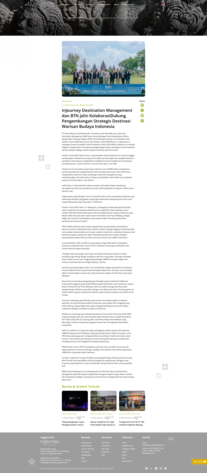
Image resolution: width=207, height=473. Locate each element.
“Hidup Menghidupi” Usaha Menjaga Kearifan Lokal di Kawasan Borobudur (73, 425)
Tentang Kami (86, 443)
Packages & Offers (104, 4)
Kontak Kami (126, 461)
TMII (103, 455)
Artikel (64, 414)
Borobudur (106, 443)
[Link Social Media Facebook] (146, 468)
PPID (83, 458)
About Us (77, 4)
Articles (93, 414)
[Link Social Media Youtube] (165, 468)
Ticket (124, 443)
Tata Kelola (85, 452)
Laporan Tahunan (87, 449)
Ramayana (105, 452)
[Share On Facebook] (142, 105)
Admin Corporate (71, 105)
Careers (84, 461)
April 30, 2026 (87, 105)
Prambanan (106, 446)
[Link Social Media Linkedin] (156, 468)
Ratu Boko (105, 449)
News (70, 101)
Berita (64, 101)
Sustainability (86, 455)
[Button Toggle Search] (156, 4)
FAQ (123, 458)
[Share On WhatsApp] (142, 120)
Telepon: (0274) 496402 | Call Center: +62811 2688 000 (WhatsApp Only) (153, 450)
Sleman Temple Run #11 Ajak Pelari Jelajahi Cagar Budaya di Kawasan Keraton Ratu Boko (102, 425)
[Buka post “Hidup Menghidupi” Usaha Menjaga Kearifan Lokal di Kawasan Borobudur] (75, 401)
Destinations (64, 4)
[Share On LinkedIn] (142, 115)
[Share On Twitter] (142, 110)
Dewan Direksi (86, 446)
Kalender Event (127, 446)
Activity (89, 4)
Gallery (116, 4)
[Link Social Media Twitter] (151, 468)
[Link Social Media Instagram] (161, 468)
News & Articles (128, 4)
